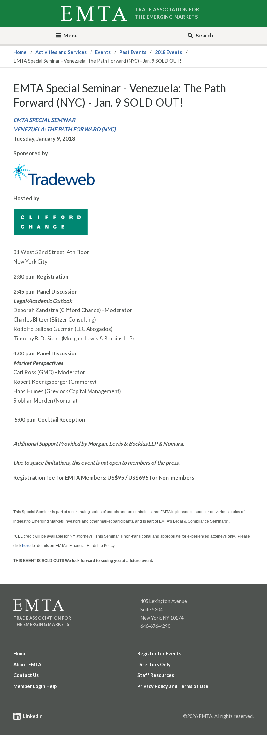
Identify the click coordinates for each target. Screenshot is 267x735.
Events (103, 52)
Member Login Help (35, 686)
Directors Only (154, 664)
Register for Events (159, 653)
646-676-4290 (155, 626)
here (26, 545)
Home (20, 52)
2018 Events (168, 52)
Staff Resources (155, 675)
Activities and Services (61, 52)
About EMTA (27, 664)
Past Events (132, 52)
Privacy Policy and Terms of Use (172, 686)
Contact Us (26, 675)
